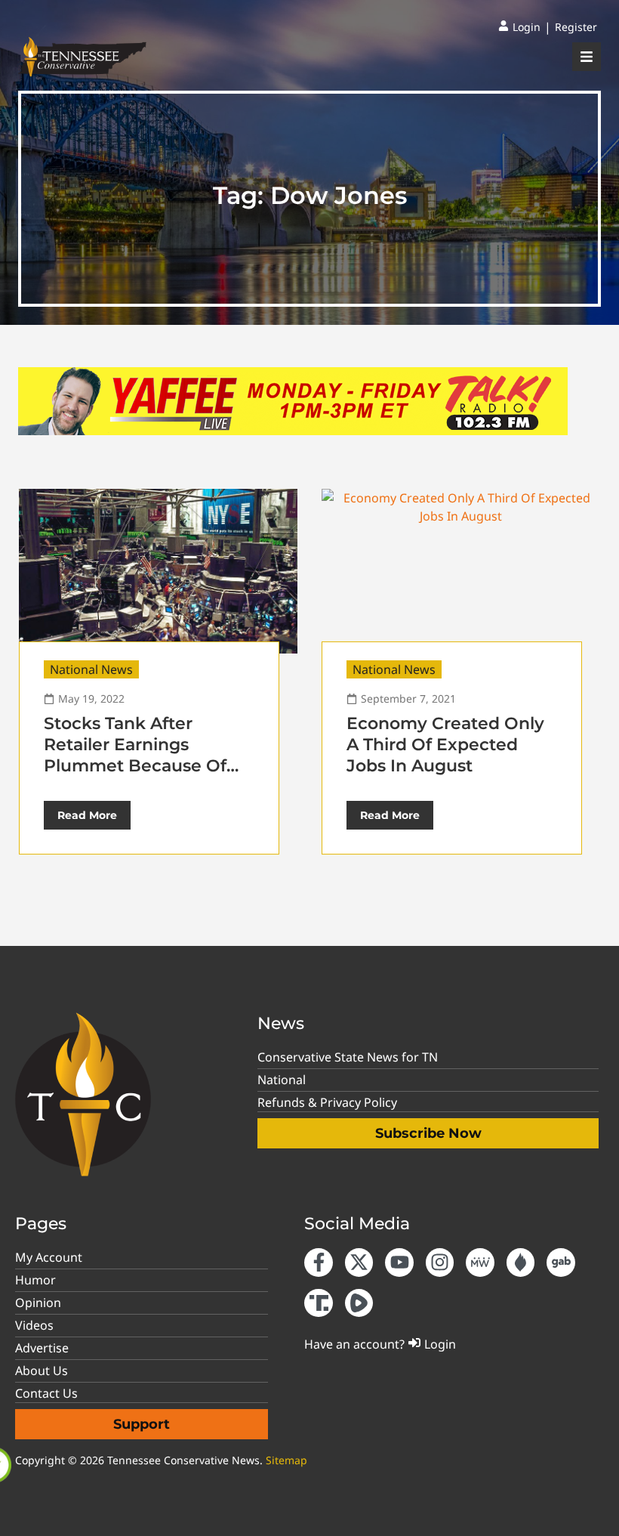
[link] (519, 27)
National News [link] (91, 669)
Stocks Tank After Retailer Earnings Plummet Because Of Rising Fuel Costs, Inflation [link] (135, 765)
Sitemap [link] (286, 1460)
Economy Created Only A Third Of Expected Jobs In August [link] (445, 744)
